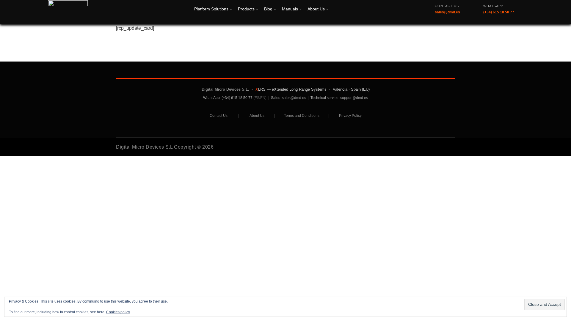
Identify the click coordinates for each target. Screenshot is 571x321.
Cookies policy (118, 312)
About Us (316, 9)
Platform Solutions (211, 9)
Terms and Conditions (301, 116)
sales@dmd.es (294, 98)
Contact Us (219, 116)
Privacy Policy (350, 116)
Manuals (290, 9)
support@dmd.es (354, 98)
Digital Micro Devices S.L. (225, 89)
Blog (268, 9)
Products (246, 9)
